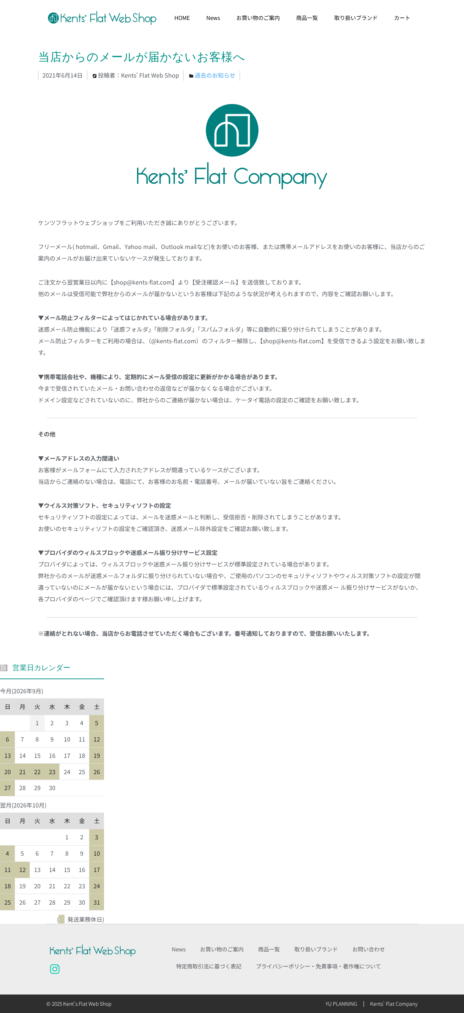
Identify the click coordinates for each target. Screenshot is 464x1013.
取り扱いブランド (356, 17)
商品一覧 (307, 17)
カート (402, 17)
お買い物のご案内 (258, 17)
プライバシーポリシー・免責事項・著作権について (318, 966)
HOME (182, 17)
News (213, 17)
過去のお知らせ (215, 75)
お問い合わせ (368, 949)
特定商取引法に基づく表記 (208, 966)
